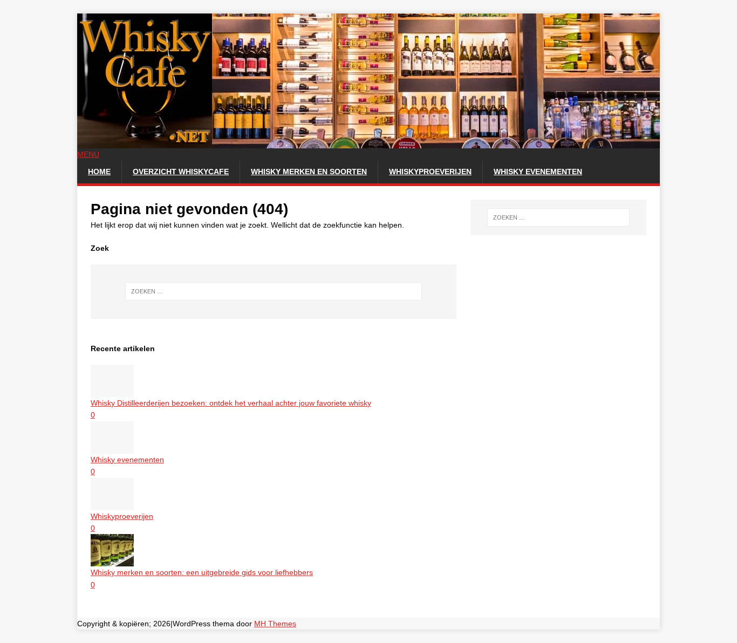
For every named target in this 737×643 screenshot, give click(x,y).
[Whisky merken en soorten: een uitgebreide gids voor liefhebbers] (112, 560)
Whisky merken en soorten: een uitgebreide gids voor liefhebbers (202, 572)
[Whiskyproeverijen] (112, 504)
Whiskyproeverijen (430, 171)
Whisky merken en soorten (309, 171)
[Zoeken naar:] (273, 291)
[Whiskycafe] (368, 142)
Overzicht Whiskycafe (181, 171)
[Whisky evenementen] (112, 447)
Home (99, 171)
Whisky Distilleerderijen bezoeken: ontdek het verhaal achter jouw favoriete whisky (231, 403)
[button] (88, 154)
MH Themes (275, 623)
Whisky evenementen (538, 171)
